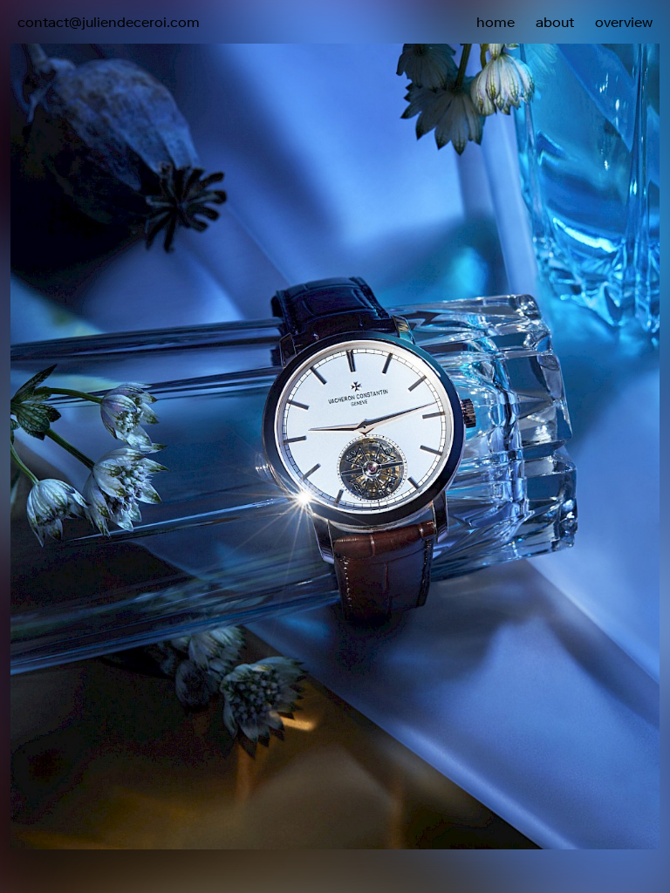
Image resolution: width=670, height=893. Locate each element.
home (495, 22)
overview (624, 22)
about (555, 22)
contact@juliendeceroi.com (108, 22)
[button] (502, 383)
